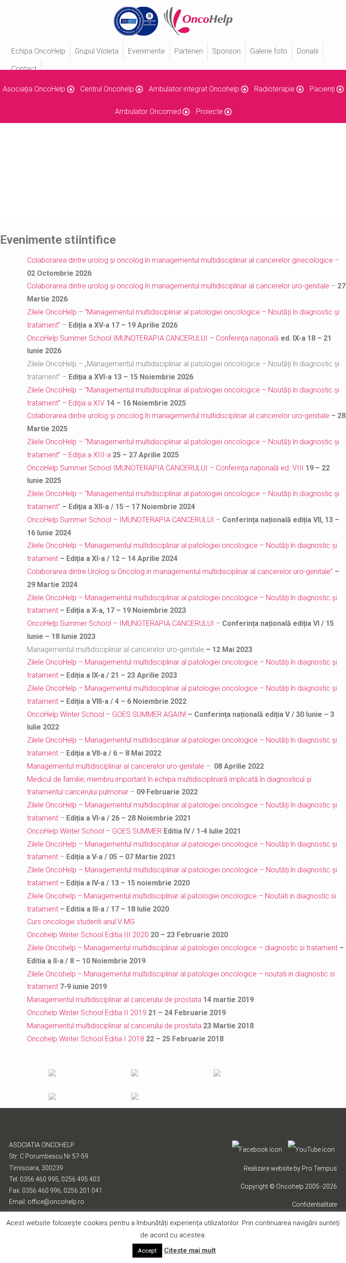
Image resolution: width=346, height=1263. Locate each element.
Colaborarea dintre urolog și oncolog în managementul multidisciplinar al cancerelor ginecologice (180, 260)
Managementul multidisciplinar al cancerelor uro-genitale (115, 766)
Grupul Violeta (96, 51)
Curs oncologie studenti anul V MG (81, 921)
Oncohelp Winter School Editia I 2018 (85, 1039)
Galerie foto (268, 51)
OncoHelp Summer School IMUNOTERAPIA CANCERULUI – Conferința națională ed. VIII (165, 468)
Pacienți (322, 89)
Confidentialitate (314, 1204)
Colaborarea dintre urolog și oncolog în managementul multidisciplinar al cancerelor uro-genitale (178, 286)
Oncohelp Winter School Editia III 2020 (88, 934)
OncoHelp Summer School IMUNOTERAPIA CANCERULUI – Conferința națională (154, 338)
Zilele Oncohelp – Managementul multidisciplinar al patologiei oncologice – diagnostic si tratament (182, 948)
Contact (23, 68)
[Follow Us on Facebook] (257, 1149)
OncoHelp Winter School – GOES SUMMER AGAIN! (106, 714)
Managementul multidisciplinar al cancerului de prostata (114, 999)
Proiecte (209, 111)
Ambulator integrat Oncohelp (194, 89)
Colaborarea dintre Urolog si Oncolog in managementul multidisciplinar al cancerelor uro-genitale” (180, 571)
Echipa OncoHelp (38, 51)
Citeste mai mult (190, 1250)
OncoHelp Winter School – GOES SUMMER (94, 831)
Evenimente (146, 51)
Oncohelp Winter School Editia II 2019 (86, 1012)
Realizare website (268, 1168)
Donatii (308, 51)
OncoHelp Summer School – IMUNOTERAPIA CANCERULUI (120, 519)
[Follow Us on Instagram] (311, 1149)
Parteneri (188, 51)
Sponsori (226, 51)
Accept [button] (147, 1250)
